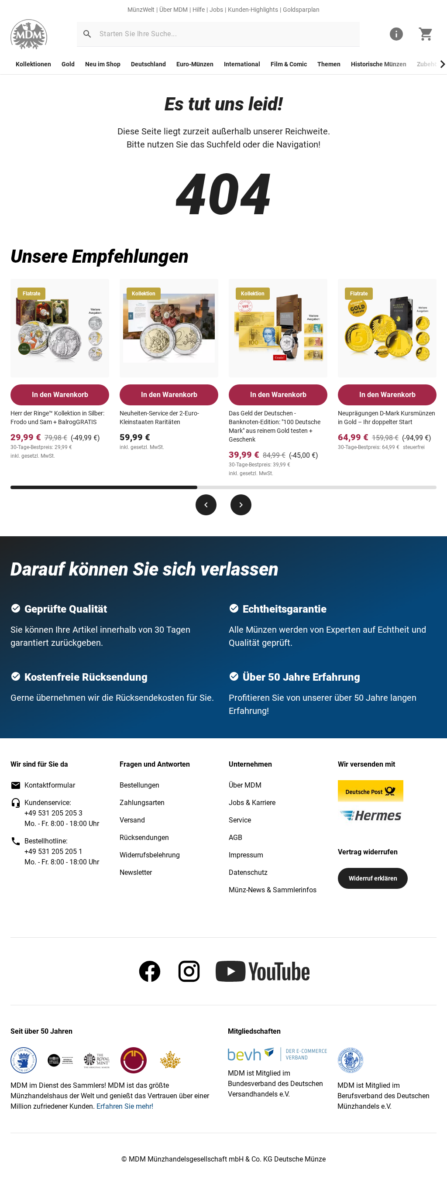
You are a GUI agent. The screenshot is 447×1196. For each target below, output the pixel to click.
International (242, 64)
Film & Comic (289, 64)
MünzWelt (141, 9)
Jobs (216, 9)
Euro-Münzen (194, 64)
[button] (87, 34)
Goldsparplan (301, 9)
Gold (68, 64)
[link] (28, 34)
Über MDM (173, 9)
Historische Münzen (378, 64)
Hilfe (199, 9)
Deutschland (148, 64)
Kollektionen (33, 64)
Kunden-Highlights (253, 9)
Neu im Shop (102, 64)
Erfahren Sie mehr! (124, 1106)
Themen (328, 64)
